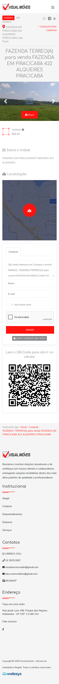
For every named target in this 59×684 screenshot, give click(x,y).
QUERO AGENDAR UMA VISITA (30, 338)
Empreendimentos (12, 514)
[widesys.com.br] (11, 673)
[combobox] (10, 304)
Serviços (7, 530)
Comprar (7, 506)
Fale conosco (9, 621)
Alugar (5, 498)
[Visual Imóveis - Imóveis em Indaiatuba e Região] (16, 6)
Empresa (7, 522)
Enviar (30, 330)
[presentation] (5, 101)
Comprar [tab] (13, 251)
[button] (53, 7)
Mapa (31, 114)
